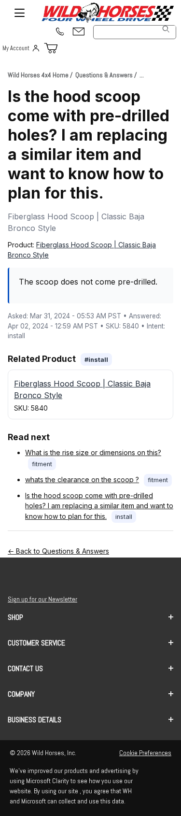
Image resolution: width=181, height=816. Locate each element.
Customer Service (36, 643)
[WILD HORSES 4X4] (107, 12)
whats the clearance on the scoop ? (82, 479)
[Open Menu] (19, 12)
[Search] (166, 29)
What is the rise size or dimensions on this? (93, 452)
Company (21, 694)
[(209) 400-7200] (59, 32)
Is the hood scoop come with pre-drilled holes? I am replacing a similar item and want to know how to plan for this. (99, 505)
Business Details (34, 720)
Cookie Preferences (145, 752)
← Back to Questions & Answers (58, 551)
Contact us (25, 668)
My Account (15, 48)
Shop (15, 617)
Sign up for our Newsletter (42, 599)
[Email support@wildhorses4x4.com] (79, 32)
